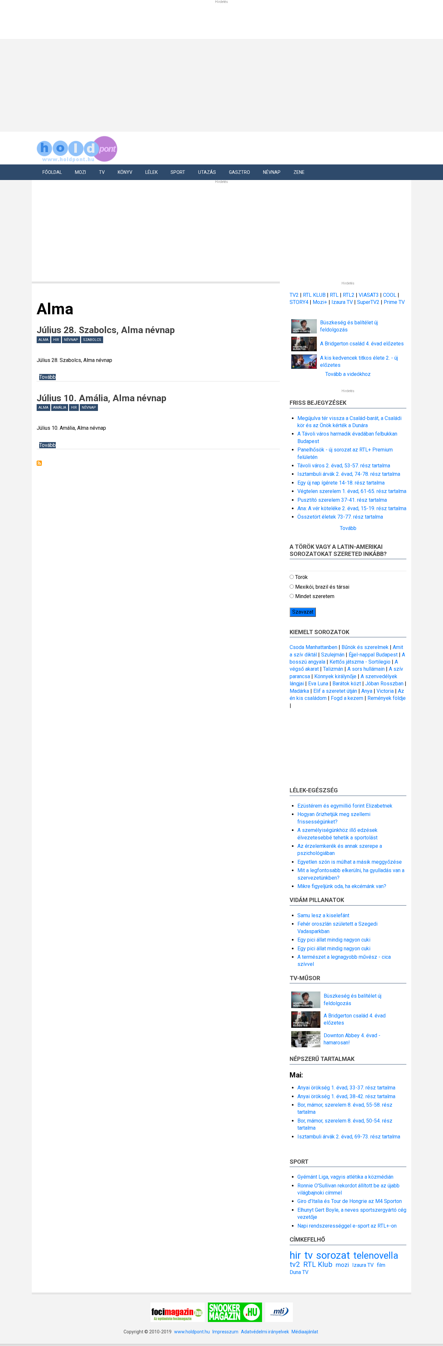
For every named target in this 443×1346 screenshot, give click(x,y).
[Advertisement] (219, 84)
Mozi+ (321, 302)
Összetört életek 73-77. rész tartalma (340, 517)
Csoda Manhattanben (313, 647)
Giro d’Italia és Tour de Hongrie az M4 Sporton (349, 1201)
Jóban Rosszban (384, 683)
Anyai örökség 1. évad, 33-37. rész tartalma (346, 1088)
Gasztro (239, 172)
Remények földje (386, 698)
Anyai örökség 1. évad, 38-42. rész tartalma (346, 1096)
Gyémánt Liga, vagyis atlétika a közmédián (345, 1177)
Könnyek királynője (335, 676)
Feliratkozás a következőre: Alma (39, 463)
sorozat (333, 1255)
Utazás (207, 172)
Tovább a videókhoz (348, 374)
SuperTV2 (369, 302)
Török (301, 577)
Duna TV (299, 1272)
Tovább (47, 377)
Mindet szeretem (314, 596)
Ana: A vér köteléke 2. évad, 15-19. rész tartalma (351, 508)
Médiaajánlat (305, 1331)
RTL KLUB (314, 295)
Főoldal (52, 172)
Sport (178, 172)
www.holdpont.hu (192, 1331)
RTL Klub (317, 1264)
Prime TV (394, 302)
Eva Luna (318, 683)
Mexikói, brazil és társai (322, 587)
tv (308, 1255)
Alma (43, 340)
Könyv (125, 172)
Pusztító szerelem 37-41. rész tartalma (342, 500)
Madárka (299, 691)
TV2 (294, 295)
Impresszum (225, 1331)
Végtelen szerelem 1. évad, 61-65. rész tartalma (351, 491)
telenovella (375, 1255)
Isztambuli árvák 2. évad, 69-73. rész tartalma (348, 1137)
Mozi (80, 172)
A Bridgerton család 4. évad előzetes (362, 344)
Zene (299, 172)
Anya (366, 691)
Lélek (151, 172)
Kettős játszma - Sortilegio (359, 662)
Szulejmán (332, 655)
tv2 (295, 1264)
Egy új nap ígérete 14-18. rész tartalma (341, 483)
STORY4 (300, 302)
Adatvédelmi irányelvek (265, 1331)
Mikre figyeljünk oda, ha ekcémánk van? (341, 886)
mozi (342, 1264)
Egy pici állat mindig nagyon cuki (333, 940)
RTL (334, 295)
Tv (102, 172)
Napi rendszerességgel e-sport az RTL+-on (347, 1226)
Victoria (385, 691)
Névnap (272, 172)
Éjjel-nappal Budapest (373, 655)
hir (56, 340)
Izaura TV (342, 302)
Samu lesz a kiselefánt (323, 915)
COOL (389, 295)
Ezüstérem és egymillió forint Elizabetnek (344, 806)
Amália (59, 407)
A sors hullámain (366, 669)
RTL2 (348, 295)
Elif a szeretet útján (335, 691)
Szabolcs (92, 340)
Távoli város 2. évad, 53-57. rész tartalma (343, 466)
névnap (71, 340)
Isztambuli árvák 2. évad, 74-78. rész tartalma (348, 474)
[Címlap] (77, 148)
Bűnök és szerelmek (365, 647)
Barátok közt (346, 683)
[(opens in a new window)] (177, 1312)
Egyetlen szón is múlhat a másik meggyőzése (349, 862)
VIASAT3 (369, 295)
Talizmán (333, 669)
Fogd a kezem (347, 698)
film (381, 1265)
